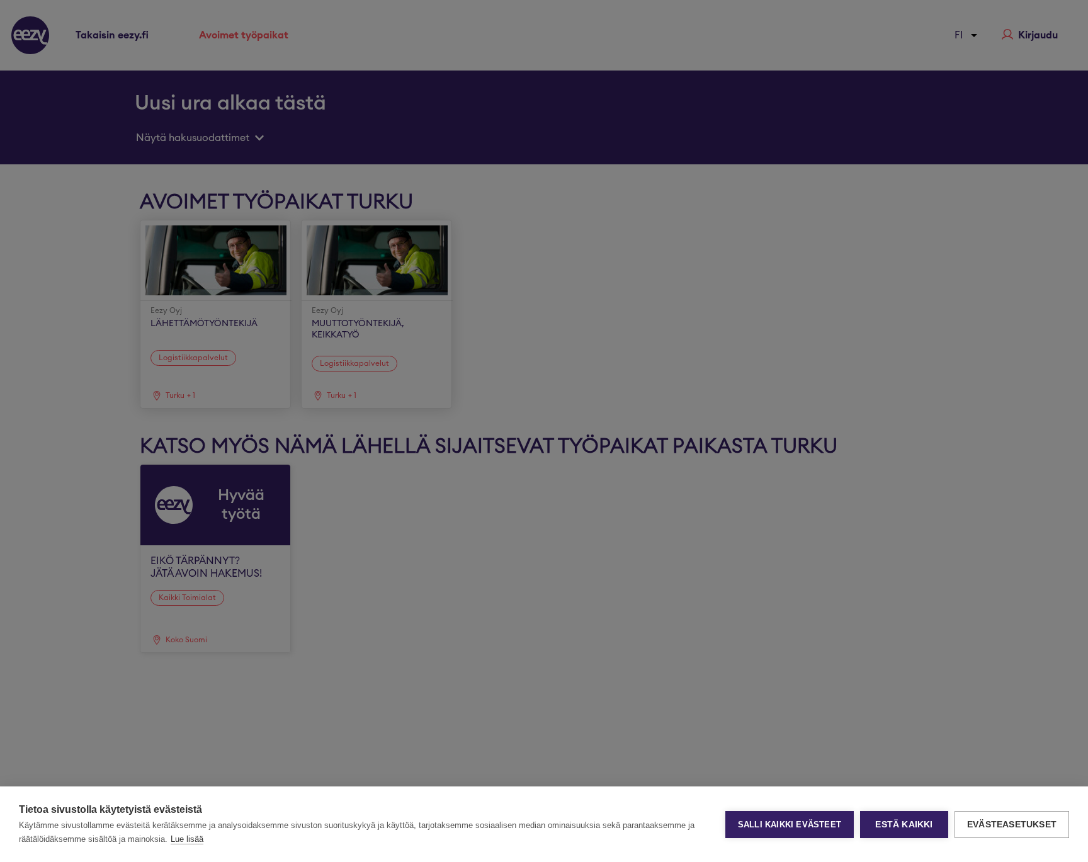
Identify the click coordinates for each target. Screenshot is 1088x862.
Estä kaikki (903, 824)
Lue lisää (187, 839)
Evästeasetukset (1012, 824)
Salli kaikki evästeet (789, 824)
